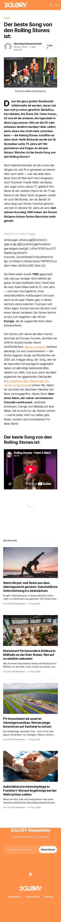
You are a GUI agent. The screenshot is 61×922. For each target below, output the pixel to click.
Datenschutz (32, 896)
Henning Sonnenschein (28, 43)
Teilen (50, 46)
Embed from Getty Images (20, 233)
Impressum (14, 896)
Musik (7, 18)
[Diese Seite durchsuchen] (51, 5)
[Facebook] (30, 874)
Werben (48, 896)
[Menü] (56, 5)
